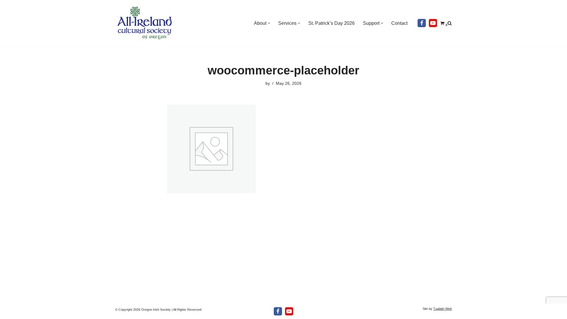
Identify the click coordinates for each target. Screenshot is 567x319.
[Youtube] (433, 23)
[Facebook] (422, 23)
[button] (269, 23)
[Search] (449, 23)
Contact (399, 23)
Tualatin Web (442, 308)
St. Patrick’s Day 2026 (331, 23)
